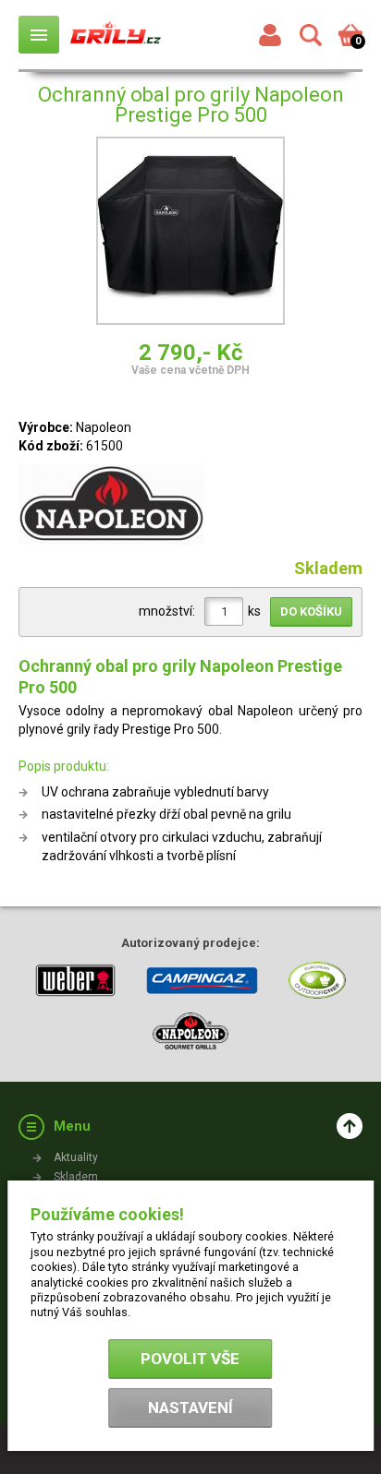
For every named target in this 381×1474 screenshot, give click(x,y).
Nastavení (190, 1407)
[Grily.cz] (115, 34)
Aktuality (76, 1157)
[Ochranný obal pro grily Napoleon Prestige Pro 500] (190, 233)
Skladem (76, 1176)
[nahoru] (350, 1126)
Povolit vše (190, 1358)
